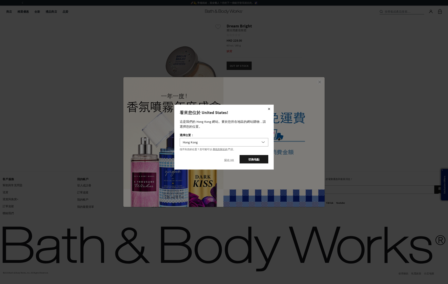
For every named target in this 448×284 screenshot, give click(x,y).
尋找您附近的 (220, 149)
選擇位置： (187, 135)
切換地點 (254, 159)
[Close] (269, 109)
